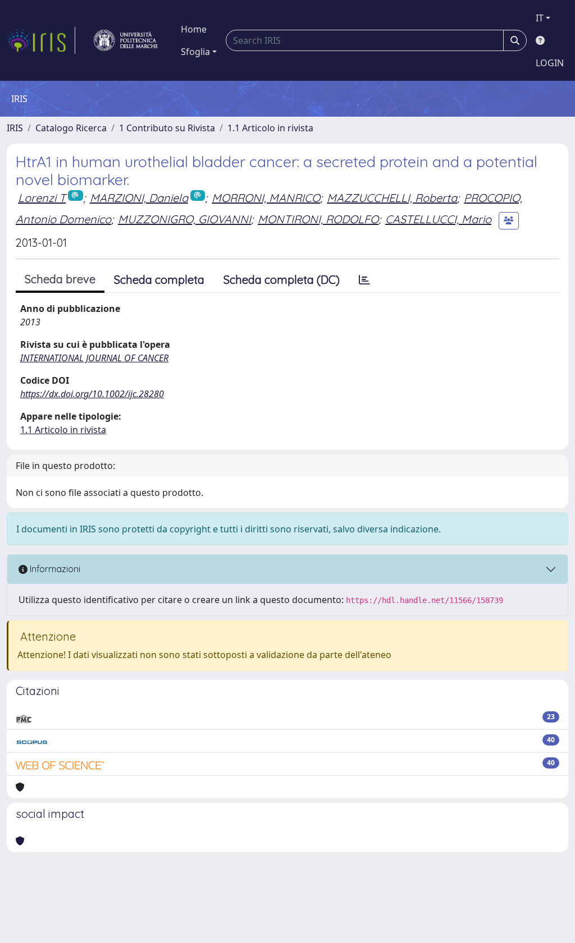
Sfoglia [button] (195, 51)
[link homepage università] (125, 40)
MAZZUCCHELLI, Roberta (392, 198)
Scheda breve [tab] (60, 279)
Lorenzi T (42, 198)
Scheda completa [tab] (159, 280)
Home (194, 29)
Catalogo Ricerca (71, 128)
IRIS (15, 128)
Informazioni (54, 568)
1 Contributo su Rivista (167, 128)
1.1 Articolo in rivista (270, 128)
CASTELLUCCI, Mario (438, 219)
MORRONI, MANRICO (266, 198)
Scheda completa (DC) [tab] (281, 280)
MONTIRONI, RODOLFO (318, 219)
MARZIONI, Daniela (139, 198)
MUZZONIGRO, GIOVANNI (184, 219)
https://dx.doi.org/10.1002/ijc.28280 (92, 394)
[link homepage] (41, 40)
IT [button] (540, 18)
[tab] (364, 280)
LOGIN (550, 63)
